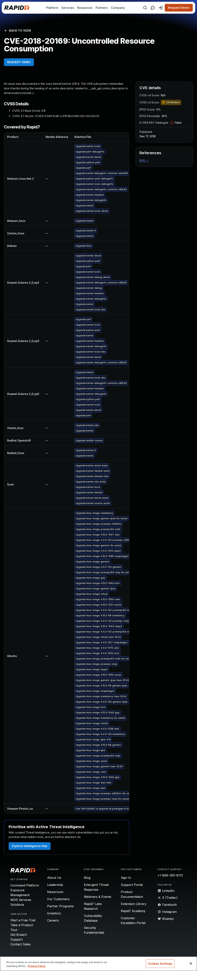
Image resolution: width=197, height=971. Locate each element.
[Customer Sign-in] (160, 7)
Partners (102, 8)
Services (67, 8)
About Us (54, 878)
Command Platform (24, 885)
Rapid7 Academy (133, 911)
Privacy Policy (36, 966)
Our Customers (58, 899)
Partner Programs (60, 906)
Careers (53, 920)
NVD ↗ (143, 160)
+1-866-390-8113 (170, 875)
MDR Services (20, 900)
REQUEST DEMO (19, 62)
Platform (52, 8)
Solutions (17, 904)
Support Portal (132, 885)
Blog (87, 878)
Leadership (55, 885)
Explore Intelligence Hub (29, 846)
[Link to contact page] (152, 7)
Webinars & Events (97, 897)
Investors (54, 913)
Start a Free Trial (22, 920)
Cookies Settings (160, 963)
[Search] (145, 7)
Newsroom (55, 892)
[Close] (191, 963)
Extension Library (133, 904)
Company (118, 8)
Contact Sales (20, 944)
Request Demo (178, 7)
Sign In (126, 878)
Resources (85, 8)
